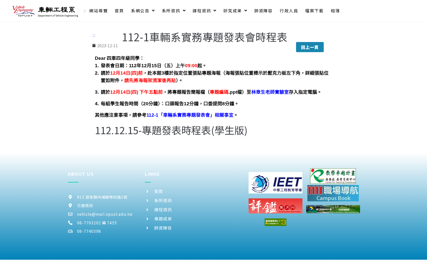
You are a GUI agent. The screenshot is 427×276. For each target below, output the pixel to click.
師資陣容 (263, 11)
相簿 (335, 11)
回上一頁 (310, 47)
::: (85, 10)
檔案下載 (314, 11)
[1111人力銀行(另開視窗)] (333, 193)
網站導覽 (98, 11)
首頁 (119, 11)
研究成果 (232, 11)
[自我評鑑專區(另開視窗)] (333, 209)
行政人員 (289, 11)
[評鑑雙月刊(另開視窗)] (275, 205)
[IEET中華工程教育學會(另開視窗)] (275, 182)
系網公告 (140, 11)
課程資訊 (201, 11)
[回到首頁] (45, 10)
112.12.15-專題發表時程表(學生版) (171, 130)
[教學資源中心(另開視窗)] (333, 176)
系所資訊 (171, 11)
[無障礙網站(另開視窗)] (275, 222)
